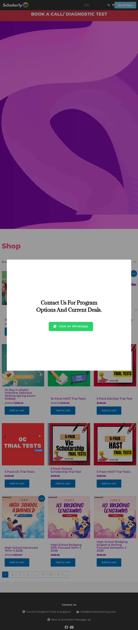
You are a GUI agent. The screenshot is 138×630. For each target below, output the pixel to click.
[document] (69, 315)
